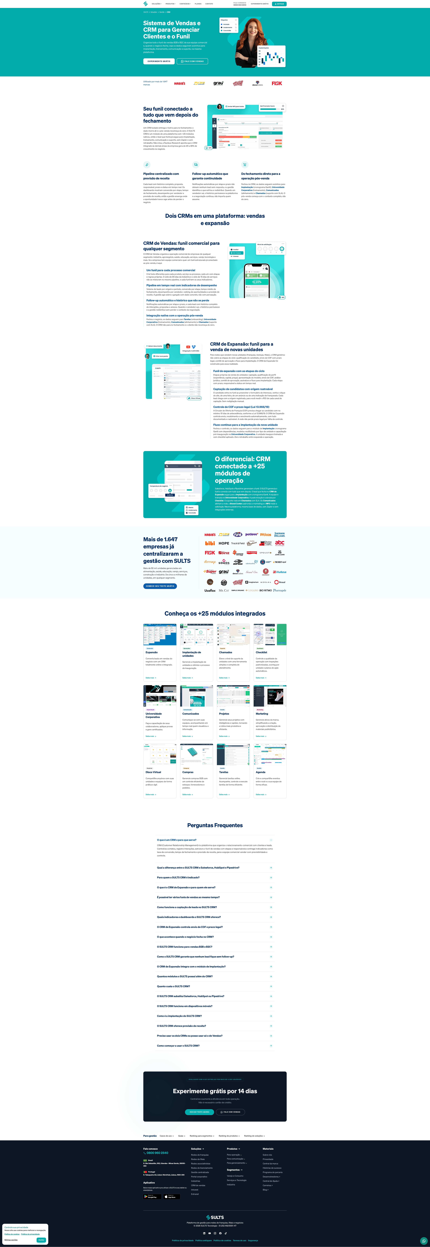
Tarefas (187, 319)
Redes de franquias (200, 1155)
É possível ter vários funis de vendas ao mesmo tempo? (188, 897)
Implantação (247, 187)
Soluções (156, 4)
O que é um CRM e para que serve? (176, 840)
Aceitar (41, 1240)
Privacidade (268, 1159)
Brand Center (236, 504)
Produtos (170, 4)
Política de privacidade (183, 1241)
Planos (198, 4)
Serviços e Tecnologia (236, 1180)
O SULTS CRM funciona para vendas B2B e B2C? (184, 947)
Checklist (219, 501)
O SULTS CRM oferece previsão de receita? (181, 1026)
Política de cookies (222, 1241)
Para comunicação (235, 1159)
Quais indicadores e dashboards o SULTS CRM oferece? (189, 917)
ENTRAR (280, 4)
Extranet (195, 1194)
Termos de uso (239, 1241)
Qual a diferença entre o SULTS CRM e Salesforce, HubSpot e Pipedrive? (198, 868)
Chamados (261, 193)
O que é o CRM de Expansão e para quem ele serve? (186, 887)
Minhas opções (10, 1240)
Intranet (194, 1190)
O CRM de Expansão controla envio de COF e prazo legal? (190, 927)
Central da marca (270, 1164)
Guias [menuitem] (180, 1136)
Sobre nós (267, 1155)
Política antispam (203, 1241)
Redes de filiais (198, 1159)
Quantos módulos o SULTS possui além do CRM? (185, 976)
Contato (209, 4)
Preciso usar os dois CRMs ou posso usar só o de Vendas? (189, 1036)
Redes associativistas (200, 1164)
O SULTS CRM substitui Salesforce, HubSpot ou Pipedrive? (190, 996)
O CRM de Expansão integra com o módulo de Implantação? (191, 966)
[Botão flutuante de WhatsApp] (424, 1241)
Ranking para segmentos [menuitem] (201, 1136)
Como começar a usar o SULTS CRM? (178, 1046)
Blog (265, 1190)
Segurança (253, 1241)
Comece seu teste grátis (160, 586)
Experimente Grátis (159, 61)
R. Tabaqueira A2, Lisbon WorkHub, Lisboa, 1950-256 (163, 1175)
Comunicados (272, 190)
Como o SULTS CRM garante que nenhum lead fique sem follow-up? (195, 956)
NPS (268, 504)
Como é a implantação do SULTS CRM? (179, 1016)
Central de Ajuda (270, 1181)
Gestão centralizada (200, 1172)
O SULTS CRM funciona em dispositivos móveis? (184, 1006)
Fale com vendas (194, 61)
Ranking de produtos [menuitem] (228, 1136)
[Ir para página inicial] (145, 4)
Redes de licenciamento (202, 1168)
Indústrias (195, 1181)
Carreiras (267, 1186)
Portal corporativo (199, 1177)
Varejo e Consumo (235, 1176)
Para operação (233, 1155)
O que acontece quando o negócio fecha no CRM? (185, 937)
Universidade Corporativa (243, 434)
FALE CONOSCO (239, 3)
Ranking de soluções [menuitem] (253, 1136)
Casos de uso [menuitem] (166, 1136)
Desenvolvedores (271, 1177)
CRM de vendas (198, 1186)
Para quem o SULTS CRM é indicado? (178, 877)
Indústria (231, 1185)
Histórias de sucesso (272, 1168)
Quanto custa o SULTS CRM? (173, 986)
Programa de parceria (272, 1172)
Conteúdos (185, 4)
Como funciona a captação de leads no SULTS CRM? (187, 907)
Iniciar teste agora (199, 1112)
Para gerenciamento (236, 1163)
